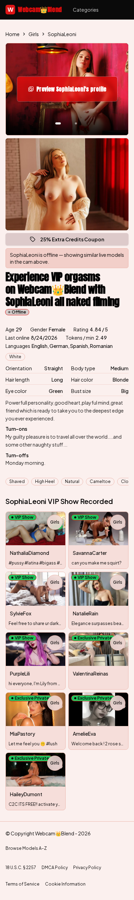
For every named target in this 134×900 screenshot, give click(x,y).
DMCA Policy (55, 867)
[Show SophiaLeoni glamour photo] (75, 123)
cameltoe (100, 481)
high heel (45, 481)
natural (72, 481)
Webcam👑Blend (35, 9)
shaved (17, 481)
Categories (86, 10)
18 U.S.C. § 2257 (20, 867)
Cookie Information (65, 884)
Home (12, 34)
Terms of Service (22, 884)
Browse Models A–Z (26, 848)
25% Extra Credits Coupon (75, 240)
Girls (34, 34)
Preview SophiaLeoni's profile (74, 91)
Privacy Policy (87, 867)
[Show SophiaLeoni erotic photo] (58, 123)
